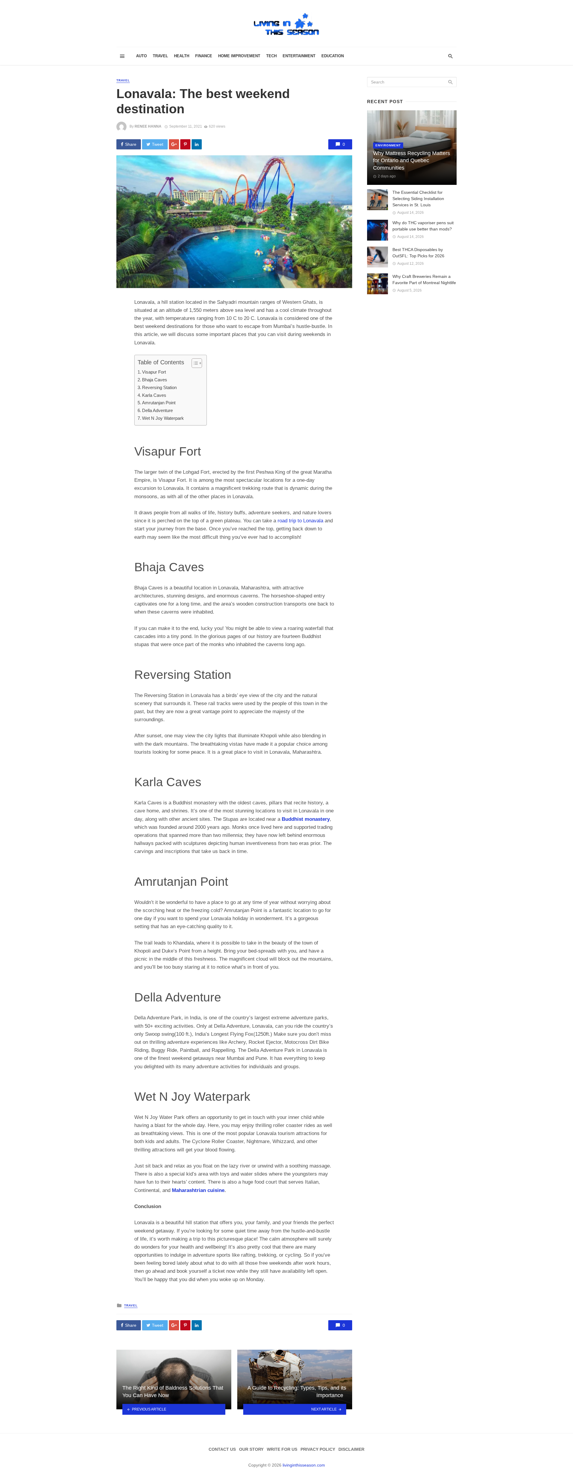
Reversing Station (159, 387)
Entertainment (299, 56)
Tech (271, 56)
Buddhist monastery (306, 819)
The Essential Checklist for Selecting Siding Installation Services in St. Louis (418, 198)
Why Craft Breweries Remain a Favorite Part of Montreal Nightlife (424, 279)
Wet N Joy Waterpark (163, 418)
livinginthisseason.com (304, 1465)
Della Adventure (157, 410)
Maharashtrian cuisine (198, 1190)
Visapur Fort (154, 371)
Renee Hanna (148, 126)
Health (181, 56)
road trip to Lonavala (300, 521)
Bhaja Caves (154, 379)
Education (332, 56)
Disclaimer (351, 1449)
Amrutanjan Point (158, 402)
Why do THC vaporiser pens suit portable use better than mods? (423, 225)
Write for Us (282, 1449)
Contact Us (222, 1449)
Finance (203, 56)
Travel (160, 56)
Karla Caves (154, 395)
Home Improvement (239, 56)
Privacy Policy (318, 1449)
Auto (141, 56)
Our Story (251, 1449)
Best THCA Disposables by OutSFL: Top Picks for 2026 (418, 252)
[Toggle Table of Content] (194, 363)
